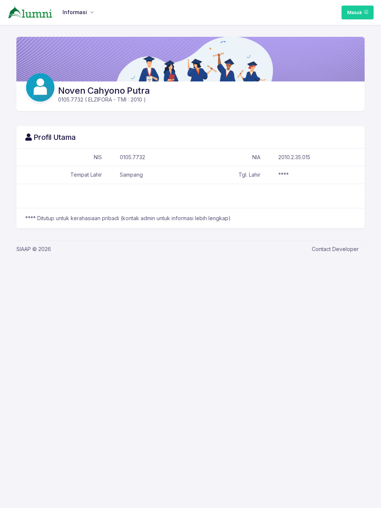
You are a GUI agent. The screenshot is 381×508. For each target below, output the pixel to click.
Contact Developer (335, 249)
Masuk (355, 12)
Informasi (75, 12)
